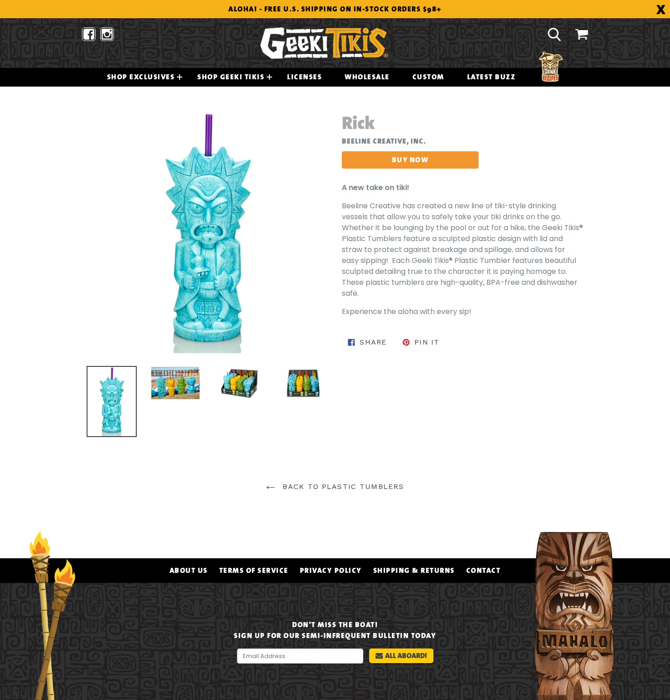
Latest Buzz (491, 77)
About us (189, 570)
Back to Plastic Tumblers (342, 486)
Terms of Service (254, 570)
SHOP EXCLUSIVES (141, 77)
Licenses (304, 77)
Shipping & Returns (414, 570)
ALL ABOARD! (406, 655)
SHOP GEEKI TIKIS (230, 77)
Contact (483, 570)
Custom (428, 77)
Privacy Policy (331, 570)
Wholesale (367, 77)
